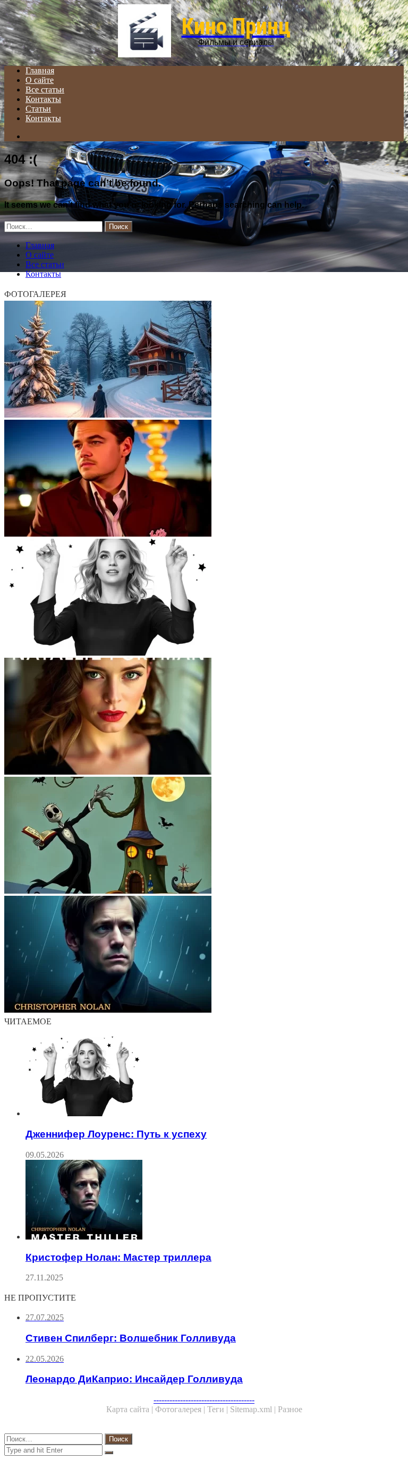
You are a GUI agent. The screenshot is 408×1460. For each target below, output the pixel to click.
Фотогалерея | (181, 1409)
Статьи (38, 108)
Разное (290, 1409)
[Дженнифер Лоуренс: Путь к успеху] (204, 598)
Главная (40, 70)
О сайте (40, 79)
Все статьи (45, 89)
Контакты (43, 99)
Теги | (218, 1409)
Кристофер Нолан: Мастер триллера (118, 1257)
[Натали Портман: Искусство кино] (204, 717)
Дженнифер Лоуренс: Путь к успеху (116, 1134)
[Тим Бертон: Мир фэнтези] (204, 836)
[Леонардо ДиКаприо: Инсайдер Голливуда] (204, 479)
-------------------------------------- (204, 1399)
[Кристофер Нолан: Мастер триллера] (204, 955)
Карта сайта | (130, 1409)
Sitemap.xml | (254, 1409)
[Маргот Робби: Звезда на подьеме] (204, 360)
